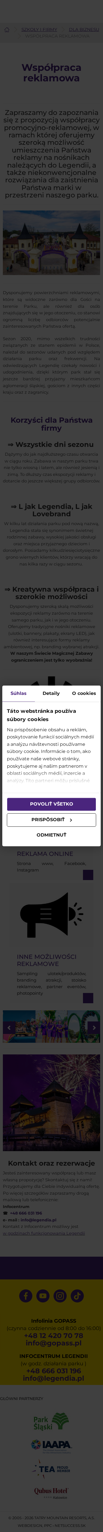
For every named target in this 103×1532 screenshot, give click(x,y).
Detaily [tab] (51, 693)
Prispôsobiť (48, 820)
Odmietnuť (51, 835)
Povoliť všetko (51, 804)
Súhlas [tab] (19, 693)
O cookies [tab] (84, 693)
